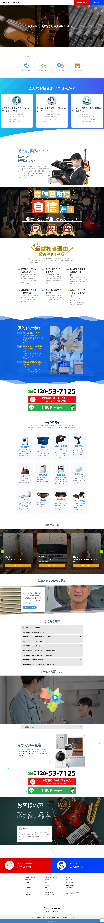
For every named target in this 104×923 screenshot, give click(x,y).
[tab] (52, 627)
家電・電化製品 (28, 882)
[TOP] (52, 856)
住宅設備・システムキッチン (50, 894)
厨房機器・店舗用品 (49, 892)
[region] (52, 68)
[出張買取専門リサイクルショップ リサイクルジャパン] (10, 2)
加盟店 (53, 917)
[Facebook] (50, 911)
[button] (26, 67)
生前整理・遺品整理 (70, 885)
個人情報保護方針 (65, 917)
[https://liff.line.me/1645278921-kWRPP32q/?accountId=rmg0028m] (52, 407)
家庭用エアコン (28, 894)
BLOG (58, 917)
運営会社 (72, 917)
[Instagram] (46, 911)
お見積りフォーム (40, 917)
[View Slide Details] (52, 391)
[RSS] (57, 911)
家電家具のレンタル (70, 889)
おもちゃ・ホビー (28, 897)
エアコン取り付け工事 (70, 887)
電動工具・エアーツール (50, 885)
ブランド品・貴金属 (28, 889)
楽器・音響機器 (28, 887)
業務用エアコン (48, 887)
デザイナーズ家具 (28, 892)
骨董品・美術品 (48, 882)
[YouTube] (53, 911)
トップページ (32, 917)
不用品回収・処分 (69, 882)
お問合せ (48, 917)
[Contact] (55, 911)
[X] (48, 911)
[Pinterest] (52, 911)
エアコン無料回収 (69, 895)
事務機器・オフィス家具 (50, 889)
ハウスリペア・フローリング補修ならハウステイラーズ (72, 893)
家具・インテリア (28, 885)
